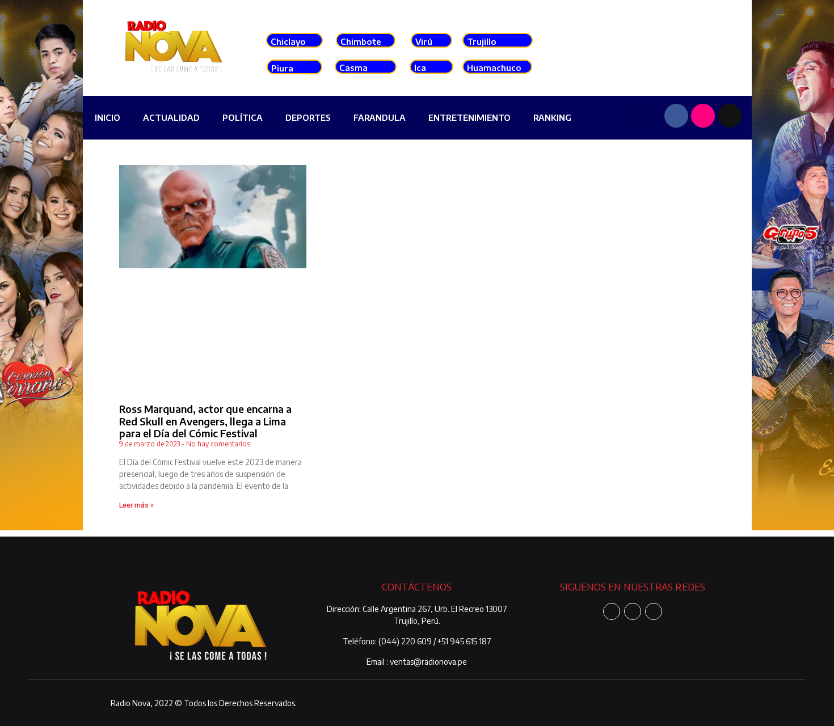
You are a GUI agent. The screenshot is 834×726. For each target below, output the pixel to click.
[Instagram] (703, 116)
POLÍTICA (242, 117)
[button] (640, 119)
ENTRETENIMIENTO (469, 117)
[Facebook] (676, 116)
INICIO (107, 117)
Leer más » (136, 505)
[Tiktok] (730, 116)
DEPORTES (308, 117)
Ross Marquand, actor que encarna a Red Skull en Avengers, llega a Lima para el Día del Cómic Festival (205, 421)
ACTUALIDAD (171, 117)
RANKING (552, 117)
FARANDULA (379, 117)
